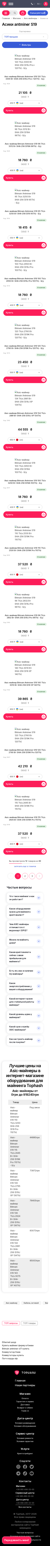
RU (38, 4)
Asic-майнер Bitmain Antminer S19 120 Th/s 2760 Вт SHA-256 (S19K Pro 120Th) (25, 751)
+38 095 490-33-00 (24, 1496)
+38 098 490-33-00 (25, 1503)
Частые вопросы (25, 1532)
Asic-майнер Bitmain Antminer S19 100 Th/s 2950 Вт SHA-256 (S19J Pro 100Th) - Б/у (25, 279)
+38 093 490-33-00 (25, 1489)
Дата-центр (25, 1418)
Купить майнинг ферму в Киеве (18, 1345)
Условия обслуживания (25, 1426)
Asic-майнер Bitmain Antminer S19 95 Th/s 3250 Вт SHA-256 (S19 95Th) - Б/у (25, 212)
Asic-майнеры (30, 18)
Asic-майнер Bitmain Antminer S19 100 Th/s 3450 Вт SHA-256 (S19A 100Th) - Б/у (25, 481)
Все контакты (25, 1507)
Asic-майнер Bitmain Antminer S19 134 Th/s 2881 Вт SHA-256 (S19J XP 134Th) (25, 414)
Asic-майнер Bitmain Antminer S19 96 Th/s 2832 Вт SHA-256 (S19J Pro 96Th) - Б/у (25, 616)
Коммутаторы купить (13, 1355)
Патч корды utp (10, 1358)
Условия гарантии (25, 1441)
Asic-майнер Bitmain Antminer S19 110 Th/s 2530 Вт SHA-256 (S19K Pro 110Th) (25, 549)
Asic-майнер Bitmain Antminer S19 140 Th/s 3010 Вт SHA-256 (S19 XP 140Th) (25, 683)
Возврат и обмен (25, 1408)
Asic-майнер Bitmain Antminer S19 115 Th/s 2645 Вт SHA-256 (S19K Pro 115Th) (25, 818)
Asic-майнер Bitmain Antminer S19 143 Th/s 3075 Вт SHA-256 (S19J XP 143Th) (15, 1273)
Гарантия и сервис (25, 1401)
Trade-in (25, 1411)
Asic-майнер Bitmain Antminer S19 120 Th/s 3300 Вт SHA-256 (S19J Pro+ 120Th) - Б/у (25, 77)
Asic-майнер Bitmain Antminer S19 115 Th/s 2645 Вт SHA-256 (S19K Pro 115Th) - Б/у (15, 1151)
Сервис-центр (25, 1433)
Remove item (43, 36)
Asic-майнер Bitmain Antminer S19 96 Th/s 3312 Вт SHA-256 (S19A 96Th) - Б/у (25, 145)
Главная (6, 18)
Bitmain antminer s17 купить (15, 1348)
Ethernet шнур (9, 1342)
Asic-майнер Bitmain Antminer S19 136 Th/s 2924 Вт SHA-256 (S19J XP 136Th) (15, 1213)
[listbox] (25, 37)
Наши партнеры (25, 1385)
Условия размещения (25, 1423)
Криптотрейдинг (25, 1453)
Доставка (25, 1404)
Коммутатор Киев (11, 1352)
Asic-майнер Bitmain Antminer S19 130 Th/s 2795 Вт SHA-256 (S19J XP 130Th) (15, 1183)
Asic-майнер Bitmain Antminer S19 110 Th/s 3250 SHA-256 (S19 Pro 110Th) (15, 1120)
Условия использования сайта (25, 1536)
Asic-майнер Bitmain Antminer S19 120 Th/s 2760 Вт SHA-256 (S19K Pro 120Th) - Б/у (25, 347)
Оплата (25, 1398)
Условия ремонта (25, 1438)
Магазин (17, 18)
